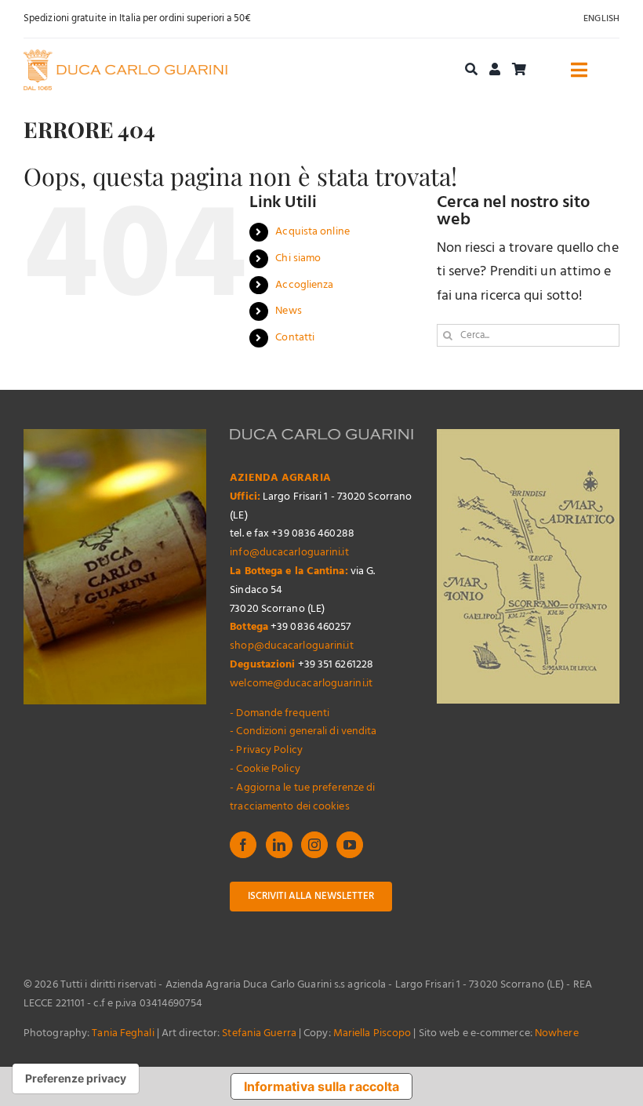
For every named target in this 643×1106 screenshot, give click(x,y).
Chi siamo (298, 258)
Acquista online (312, 232)
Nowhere (557, 1033)
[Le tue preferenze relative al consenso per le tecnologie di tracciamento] (76, 1078)
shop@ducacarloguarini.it (291, 646)
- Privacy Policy (266, 750)
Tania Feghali (123, 1033)
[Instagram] (314, 844)
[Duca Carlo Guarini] (125, 56)
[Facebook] (243, 844)
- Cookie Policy (265, 769)
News (288, 311)
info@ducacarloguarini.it (289, 553)
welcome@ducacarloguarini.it (301, 684)
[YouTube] (349, 844)
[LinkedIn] (279, 844)
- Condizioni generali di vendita (303, 731)
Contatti (294, 338)
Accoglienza (304, 285)
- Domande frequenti (279, 713)
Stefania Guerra (259, 1033)
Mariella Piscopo (372, 1033)
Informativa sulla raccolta (322, 1086)
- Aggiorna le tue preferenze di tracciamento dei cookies (302, 797)
